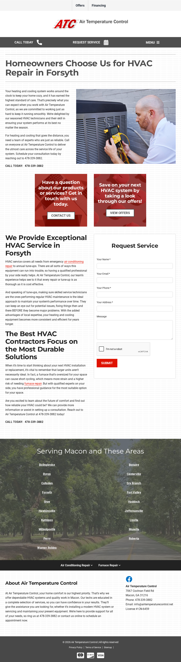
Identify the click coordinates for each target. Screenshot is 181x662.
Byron (47, 474)
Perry (47, 538)
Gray (47, 501)
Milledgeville (47, 529)
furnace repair (33, 383)
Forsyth (47, 492)
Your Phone (104, 288)
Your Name (103, 259)
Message (102, 316)
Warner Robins (47, 547)
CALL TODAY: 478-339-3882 (24, 166)
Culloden (47, 483)
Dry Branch (134, 483)
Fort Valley (134, 492)
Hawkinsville (47, 511)
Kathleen (47, 520)
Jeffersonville (134, 511)
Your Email (103, 273)
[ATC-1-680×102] (90, 19)
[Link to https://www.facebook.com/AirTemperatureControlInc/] (129, 579)
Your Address (105, 302)
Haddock (134, 501)
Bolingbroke (47, 464)
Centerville (134, 474)
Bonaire (134, 464)
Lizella (134, 520)
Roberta (134, 538)
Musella (134, 529)
